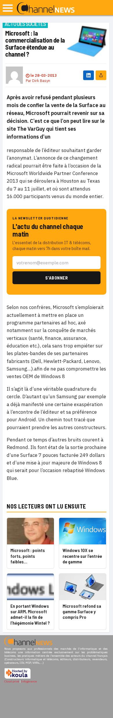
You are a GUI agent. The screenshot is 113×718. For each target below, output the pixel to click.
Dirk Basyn (41, 80)
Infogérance (29, 681)
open (8, 8)
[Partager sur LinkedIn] (88, 75)
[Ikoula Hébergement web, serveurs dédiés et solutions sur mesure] (17, 678)
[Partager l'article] (101, 75)
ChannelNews (45, 8)
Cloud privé (11, 681)
